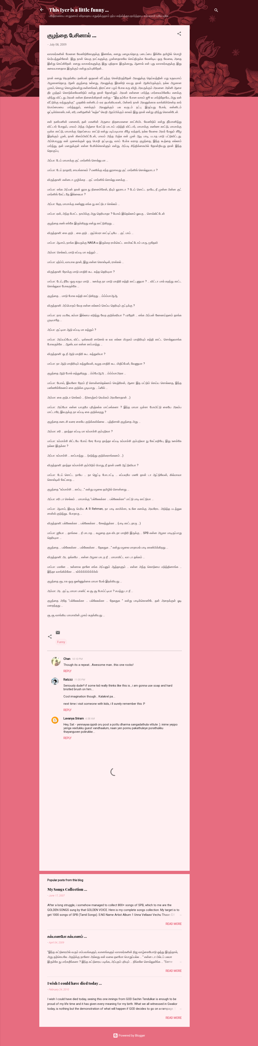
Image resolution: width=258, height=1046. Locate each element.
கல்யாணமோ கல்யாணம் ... (67, 936)
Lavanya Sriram (73, 718)
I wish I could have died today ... (74, 983)
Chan (66, 659)
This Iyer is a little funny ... (79, 9)
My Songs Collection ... (67, 889)
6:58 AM (90, 718)
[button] (179, 34)
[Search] (216, 11)
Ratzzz (68, 679)
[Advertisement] (206, 85)
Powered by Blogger (131, 1035)
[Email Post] (57, 634)
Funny (61, 642)
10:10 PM (77, 658)
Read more (174, 924)
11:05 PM (79, 679)
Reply (67, 671)
